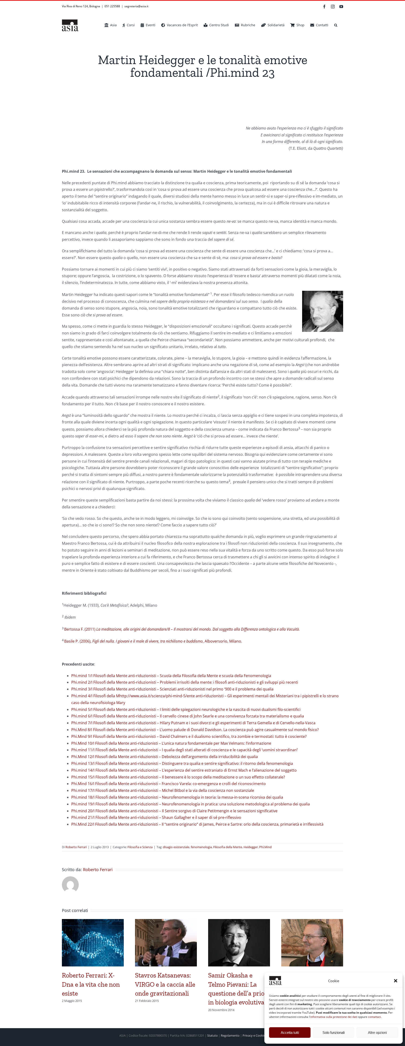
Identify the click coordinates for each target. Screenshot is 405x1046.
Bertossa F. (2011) (182, 629)
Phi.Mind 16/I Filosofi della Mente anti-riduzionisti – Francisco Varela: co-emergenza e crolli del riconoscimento (168, 783)
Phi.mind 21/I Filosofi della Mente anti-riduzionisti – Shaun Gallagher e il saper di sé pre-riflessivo (156, 817)
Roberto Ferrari (76, 847)
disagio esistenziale (176, 847)
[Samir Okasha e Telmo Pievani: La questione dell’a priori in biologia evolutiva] (239, 921)
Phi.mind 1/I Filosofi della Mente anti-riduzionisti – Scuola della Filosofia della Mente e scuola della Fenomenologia (171, 675)
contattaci (374, 1017)
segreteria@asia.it (136, 6)
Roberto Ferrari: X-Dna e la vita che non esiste (91, 984)
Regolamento (230, 1035)
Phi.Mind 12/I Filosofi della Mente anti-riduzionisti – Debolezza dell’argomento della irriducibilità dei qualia (164, 756)
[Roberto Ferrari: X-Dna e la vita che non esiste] (93, 921)
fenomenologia (201, 847)
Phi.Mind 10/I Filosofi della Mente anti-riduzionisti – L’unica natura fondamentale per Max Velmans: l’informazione (171, 743)
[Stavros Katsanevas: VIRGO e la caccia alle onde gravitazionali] (166, 921)
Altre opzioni (377, 1033)
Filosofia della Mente (227, 847)
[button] (395, 980)
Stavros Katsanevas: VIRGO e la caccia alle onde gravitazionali (165, 984)
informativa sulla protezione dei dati (333, 1017)
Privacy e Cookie (254, 1035)
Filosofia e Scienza (140, 847)
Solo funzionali (333, 1033)
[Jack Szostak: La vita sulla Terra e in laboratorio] (312, 921)
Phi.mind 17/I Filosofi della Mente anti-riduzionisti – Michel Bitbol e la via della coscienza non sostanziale (162, 790)
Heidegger (251, 847)
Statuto (212, 1035)
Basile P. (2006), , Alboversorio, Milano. (153, 641)
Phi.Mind (265, 847)
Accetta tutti (290, 1033)
